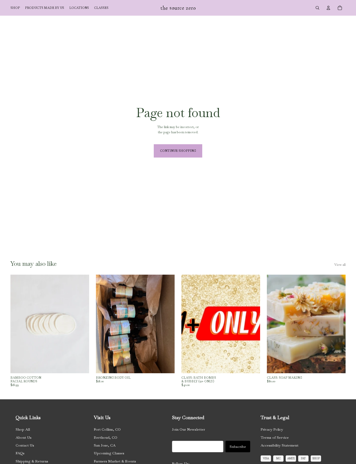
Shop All (23, 429)
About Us (24, 437)
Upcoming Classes (109, 453)
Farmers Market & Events (115, 461)
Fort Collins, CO (107, 429)
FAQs (20, 453)
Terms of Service (275, 437)
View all (340, 265)
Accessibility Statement (279, 445)
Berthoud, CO (105, 437)
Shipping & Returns (32, 461)
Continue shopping (178, 151)
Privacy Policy (272, 429)
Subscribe (238, 446)
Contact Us (25, 445)
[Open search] (317, 8)
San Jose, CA (104, 445)
